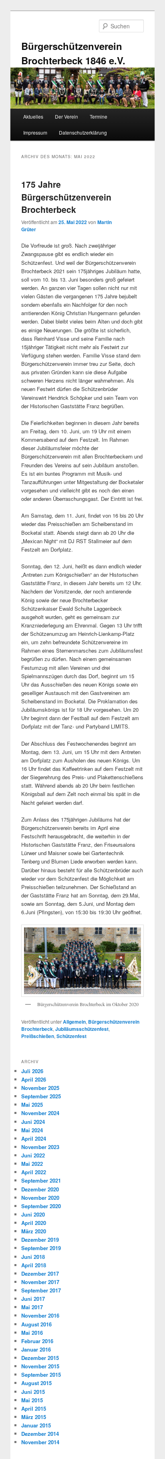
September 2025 (41, 1096)
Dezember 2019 (40, 1239)
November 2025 (40, 1088)
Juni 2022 (33, 1155)
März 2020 (33, 1231)
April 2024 (33, 1138)
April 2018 (33, 1265)
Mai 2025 (32, 1104)
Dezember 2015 (40, 1358)
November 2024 (40, 1113)
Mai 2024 (32, 1130)
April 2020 (33, 1223)
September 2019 (41, 1248)
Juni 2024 (33, 1122)
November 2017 (40, 1282)
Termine (98, 116)
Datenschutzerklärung (83, 132)
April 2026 (33, 1079)
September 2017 (41, 1290)
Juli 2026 (32, 1071)
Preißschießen (37, 1036)
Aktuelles (33, 116)
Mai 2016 (32, 1332)
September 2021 (41, 1180)
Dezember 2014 (40, 1433)
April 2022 (33, 1172)
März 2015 (33, 1417)
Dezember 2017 (40, 1273)
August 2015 (36, 1383)
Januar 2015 (36, 1425)
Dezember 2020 (40, 1189)
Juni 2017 (33, 1298)
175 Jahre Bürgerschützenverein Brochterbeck (66, 196)
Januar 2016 (36, 1349)
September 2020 (41, 1206)
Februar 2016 (37, 1341)
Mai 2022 (32, 1163)
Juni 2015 (33, 1391)
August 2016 (36, 1324)
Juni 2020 (33, 1214)
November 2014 (40, 1442)
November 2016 (40, 1315)
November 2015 (40, 1366)
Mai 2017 (32, 1307)
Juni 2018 (33, 1256)
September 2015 (41, 1374)
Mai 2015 (32, 1400)
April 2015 (33, 1408)
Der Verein (66, 116)
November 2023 (40, 1147)
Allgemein (74, 1021)
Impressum (35, 132)
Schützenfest (71, 1036)
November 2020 (40, 1197)
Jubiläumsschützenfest (82, 1028)
